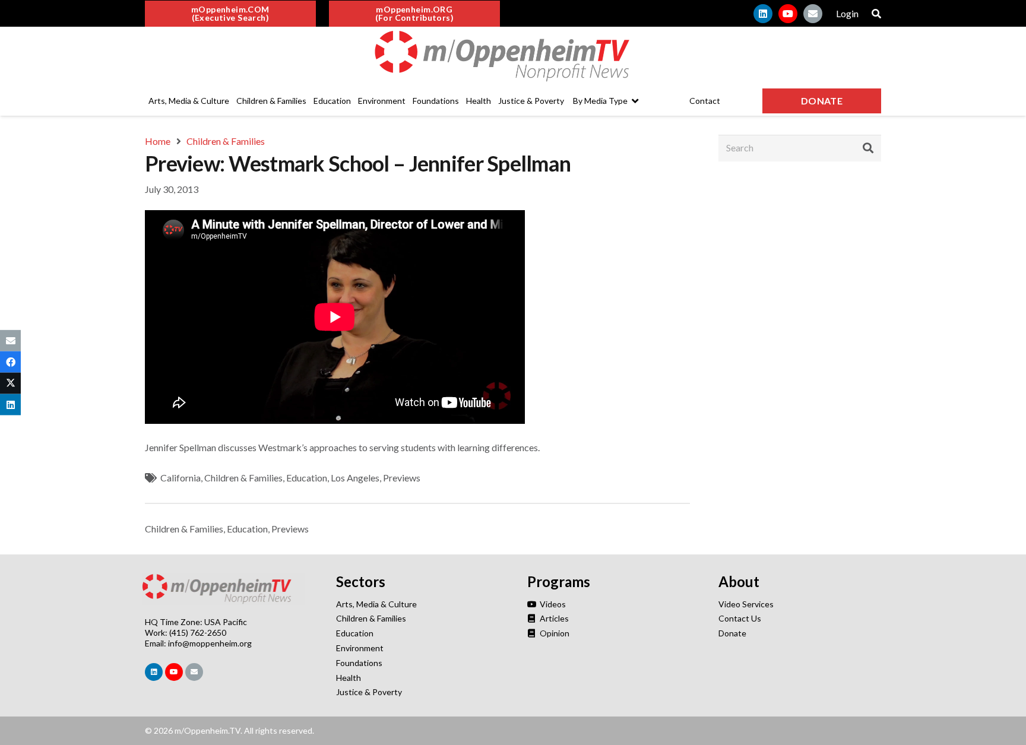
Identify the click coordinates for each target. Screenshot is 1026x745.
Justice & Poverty (369, 692)
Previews (401, 477)
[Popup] (876, 14)
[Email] (812, 13)
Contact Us (739, 618)
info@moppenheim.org (210, 643)
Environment (360, 648)
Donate (732, 633)
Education (306, 477)
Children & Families (243, 477)
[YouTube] (787, 13)
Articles (553, 618)
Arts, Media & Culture (376, 604)
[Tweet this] (10, 383)
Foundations (359, 663)
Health (348, 678)
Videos (552, 604)
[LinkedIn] (762, 13)
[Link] (513, 56)
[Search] (868, 147)
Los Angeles (355, 477)
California (180, 477)
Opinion (553, 633)
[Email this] (10, 340)
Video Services (746, 604)
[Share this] (10, 361)
